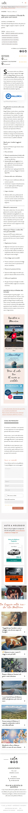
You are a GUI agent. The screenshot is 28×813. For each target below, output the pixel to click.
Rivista (5, 7)
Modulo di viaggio (9, 810)
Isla (2, 7)
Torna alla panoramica (19, 48)
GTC (20, 808)
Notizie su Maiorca (11, 7)
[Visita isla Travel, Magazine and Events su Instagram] (14, 763)
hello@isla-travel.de (14, 773)
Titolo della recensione (10, 499)
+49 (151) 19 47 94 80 (14, 778)
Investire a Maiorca (14, 320)
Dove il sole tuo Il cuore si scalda (14, 376)
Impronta (20, 810)
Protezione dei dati (11, 808)
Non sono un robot (12, 495)
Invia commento (17, 508)
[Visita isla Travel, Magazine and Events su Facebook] (11, 763)
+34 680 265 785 (14, 780)
